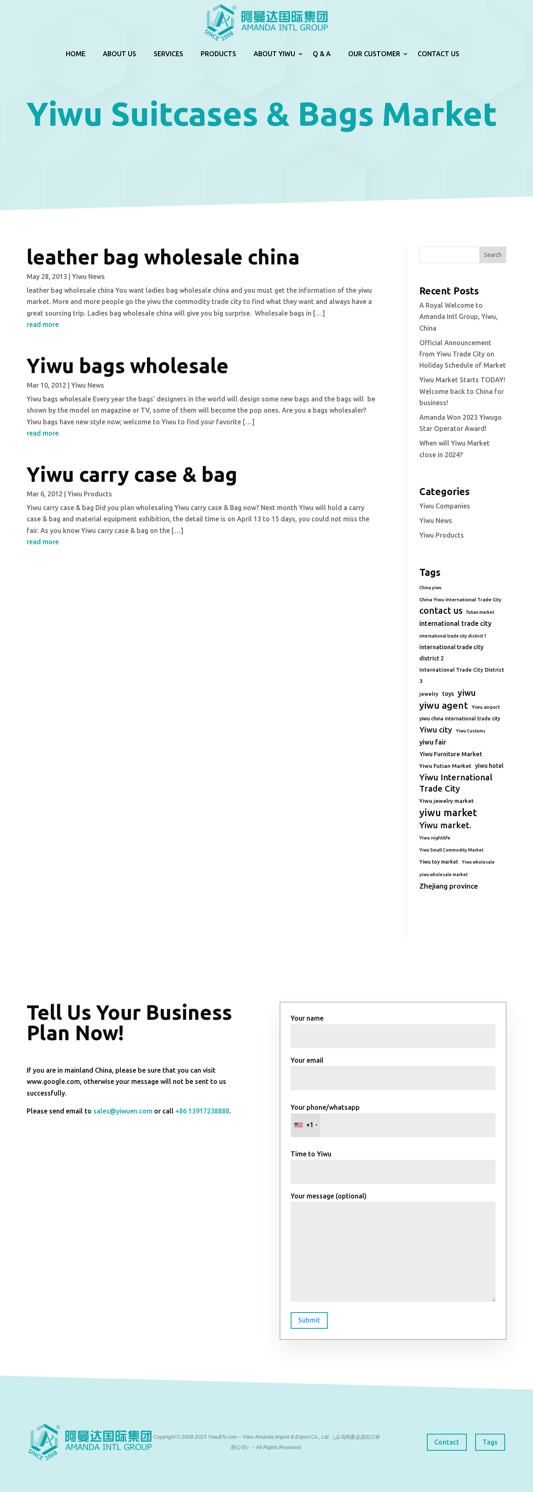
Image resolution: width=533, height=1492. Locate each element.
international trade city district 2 (451, 653)
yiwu (467, 692)
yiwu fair (432, 742)
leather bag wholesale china (163, 256)
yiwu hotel (489, 765)
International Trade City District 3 (461, 675)
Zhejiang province (448, 886)
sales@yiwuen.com (122, 1111)
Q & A (322, 53)
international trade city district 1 (452, 635)
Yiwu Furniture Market (450, 754)
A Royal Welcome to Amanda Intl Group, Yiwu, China (458, 316)
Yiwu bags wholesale (128, 365)
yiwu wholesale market (443, 874)
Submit (309, 1320)
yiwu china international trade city (459, 718)
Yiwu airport (486, 707)
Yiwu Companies (444, 506)
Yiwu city (435, 729)
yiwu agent (443, 705)
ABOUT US (119, 53)
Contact (446, 1442)
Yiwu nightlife (434, 837)
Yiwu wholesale (478, 861)
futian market (480, 612)
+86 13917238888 (202, 1111)
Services (168, 53)
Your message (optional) (328, 1196)
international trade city (455, 623)
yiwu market (448, 812)
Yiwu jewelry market (446, 800)
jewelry (428, 694)
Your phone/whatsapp (325, 1116)
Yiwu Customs (471, 730)
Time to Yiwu (311, 1154)
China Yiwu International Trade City (460, 599)
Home (75, 53)
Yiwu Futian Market (445, 765)
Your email (307, 1060)
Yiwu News (88, 276)
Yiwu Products (89, 494)
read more (43, 324)
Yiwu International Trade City (456, 782)
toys (448, 693)
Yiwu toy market (438, 861)
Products (218, 53)
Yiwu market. (445, 825)
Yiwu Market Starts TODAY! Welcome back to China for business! (462, 391)
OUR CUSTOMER (374, 53)
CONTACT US (438, 53)
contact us (441, 610)
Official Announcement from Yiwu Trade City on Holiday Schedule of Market (462, 354)
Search (493, 255)
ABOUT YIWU (274, 53)
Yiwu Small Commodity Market (451, 849)
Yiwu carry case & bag (132, 474)
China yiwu (430, 587)
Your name (307, 1018)
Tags (490, 1442)
